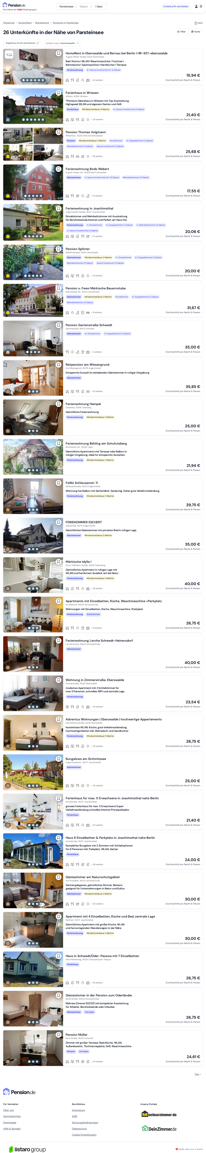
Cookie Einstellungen (84, 1134)
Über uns (8, 1110)
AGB (74, 1116)
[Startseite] (20, 1091)
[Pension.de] (15, 4)
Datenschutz (79, 1128)
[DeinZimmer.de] (159, 1132)
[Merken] (58, 53)
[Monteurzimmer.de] (159, 1118)
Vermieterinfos (12, 1116)
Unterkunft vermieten (175, 6)
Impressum (78, 1110)
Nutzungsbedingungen (85, 1122)
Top (197, 1074)
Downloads (9, 1122)
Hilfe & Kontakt (12, 1128)
